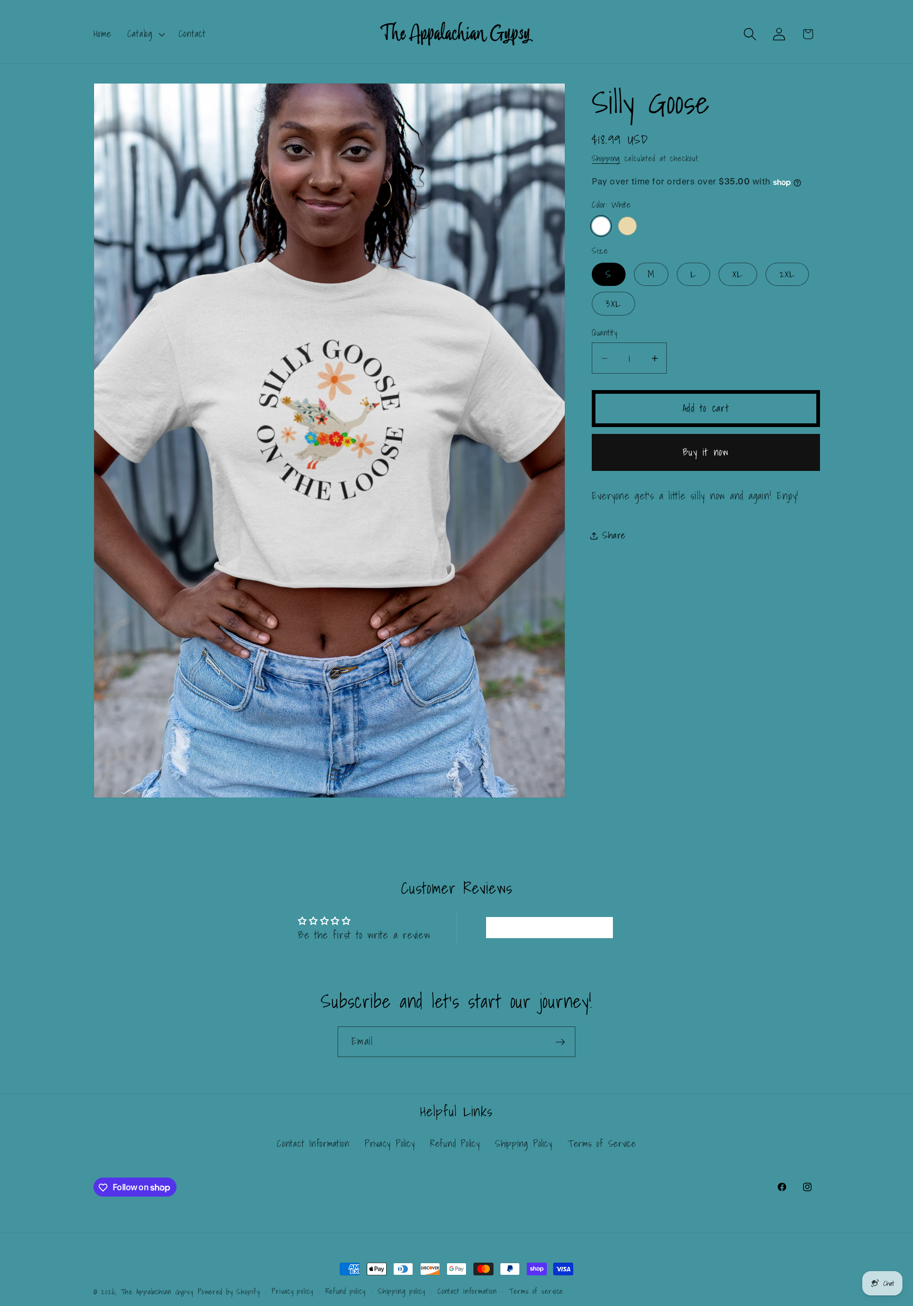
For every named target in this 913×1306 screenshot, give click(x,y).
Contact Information (313, 1143)
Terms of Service (601, 1143)
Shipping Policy (523, 1143)
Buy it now (706, 452)
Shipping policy (401, 1291)
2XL (787, 274)
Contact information (467, 1291)
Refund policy (345, 1291)
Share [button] (614, 535)
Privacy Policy (390, 1143)
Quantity (604, 333)
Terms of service (536, 1291)
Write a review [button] (549, 927)
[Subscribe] (560, 1041)
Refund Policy (455, 1143)
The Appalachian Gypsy (156, 1292)
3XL (613, 303)
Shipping (606, 158)
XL (737, 274)
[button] (145, 34)
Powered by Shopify (229, 1292)
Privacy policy (292, 1291)
